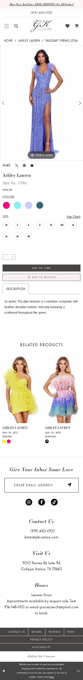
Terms (70, 631)
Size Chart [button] (73, 216)
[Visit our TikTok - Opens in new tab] (54, 502)
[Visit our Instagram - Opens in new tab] (29, 502)
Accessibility (41, 647)
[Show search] (16, 26)
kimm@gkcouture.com (42, 537)
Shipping (55, 631)
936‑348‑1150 (14, 607)
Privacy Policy (41, 639)
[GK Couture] (41, 26)
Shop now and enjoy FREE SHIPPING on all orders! (41, 4)
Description (15, 289)
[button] (7, 26)
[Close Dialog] (4, 671)
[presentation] (20, 388)
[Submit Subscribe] (68, 485)
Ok (78, 670)
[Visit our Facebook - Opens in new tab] (41, 502)
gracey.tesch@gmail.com (59, 607)
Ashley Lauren (29, 40)
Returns (37, 631)
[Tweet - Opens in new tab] (16, 166)
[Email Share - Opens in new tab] (31, 165)
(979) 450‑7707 (42, 531)
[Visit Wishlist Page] (67, 26)
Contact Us (17, 631)
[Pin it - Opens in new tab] (24, 166)
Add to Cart (41, 267)
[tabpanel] (41, 103)
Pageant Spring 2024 (62, 40)
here (51, 676)
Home (8, 40)
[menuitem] (7, 26)
